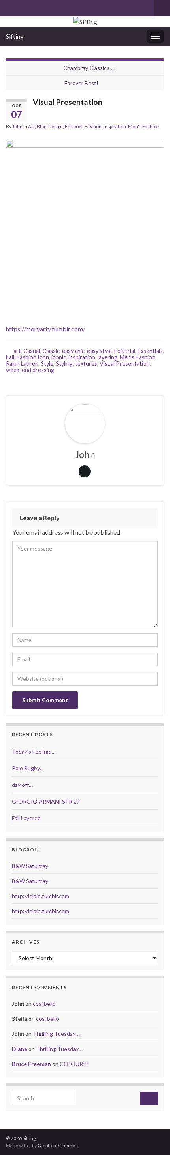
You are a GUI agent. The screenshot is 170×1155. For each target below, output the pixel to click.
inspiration (81, 357)
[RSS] (35, 6)
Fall (10, 357)
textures (86, 363)
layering (107, 357)
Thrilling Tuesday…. (57, 1033)
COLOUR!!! (74, 1063)
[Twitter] (22, 6)
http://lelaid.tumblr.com (40, 896)
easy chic (73, 351)
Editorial (74, 126)
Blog (41, 126)
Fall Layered (26, 818)
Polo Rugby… (28, 768)
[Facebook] (9, 6)
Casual (31, 351)
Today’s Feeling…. (33, 751)
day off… (22, 784)
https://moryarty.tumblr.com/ (45, 328)
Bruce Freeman (31, 1063)
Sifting (15, 36)
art (17, 351)
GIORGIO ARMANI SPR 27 (46, 801)
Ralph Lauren (22, 363)
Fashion (93, 126)
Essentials (150, 351)
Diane (19, 1048)
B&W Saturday (30, 865)
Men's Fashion (143, 126)
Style (47, 363)
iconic (58, 357)
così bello (44, 1003)
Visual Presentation (125, 363)
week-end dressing (30, 370)
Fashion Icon (33, 357)
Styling (64, 363)
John (17, 126)
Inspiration (115, 126)
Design (55, 126)
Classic (51, 351)
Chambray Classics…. (89, 68)
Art (31, 126)
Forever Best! (81, 83)
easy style (99, 351)
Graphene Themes (57, 1145)
